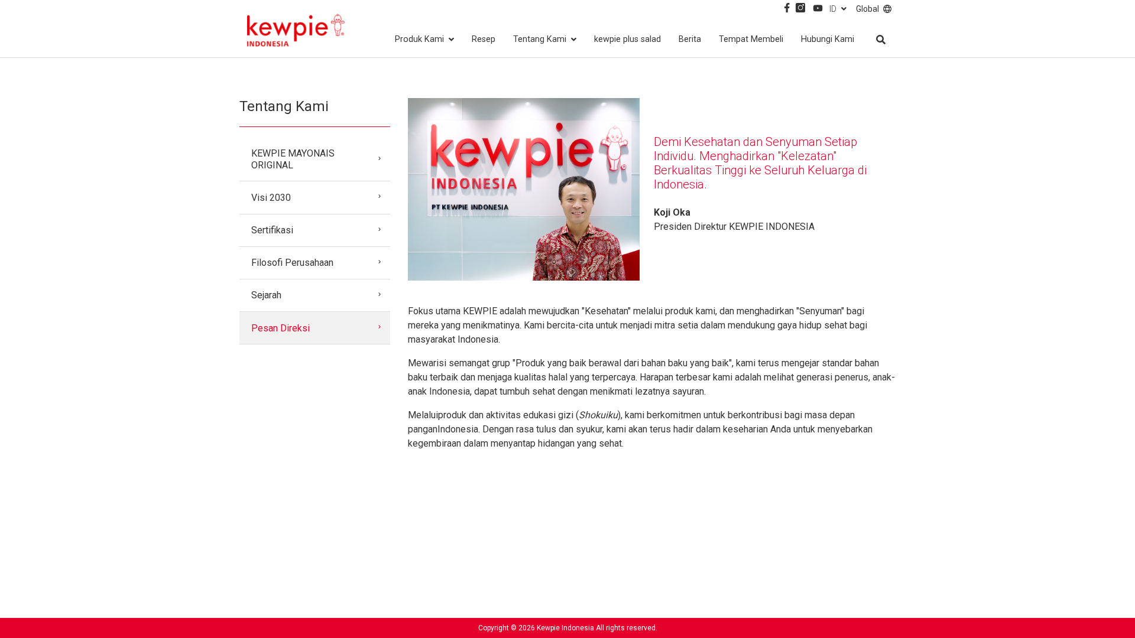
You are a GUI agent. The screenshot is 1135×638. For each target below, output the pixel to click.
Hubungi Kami (827, 39)
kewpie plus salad (627, 39)
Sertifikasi (272, 230)
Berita (690, 39)
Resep (483, 39)
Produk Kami (419, 39)
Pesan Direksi (280, 328)
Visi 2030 (271, 197)
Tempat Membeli (751, 39)
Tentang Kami (539, 39)
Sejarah (266, 295)
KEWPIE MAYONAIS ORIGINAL (293, 159)
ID (832, 9)
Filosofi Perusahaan (292, 262)
